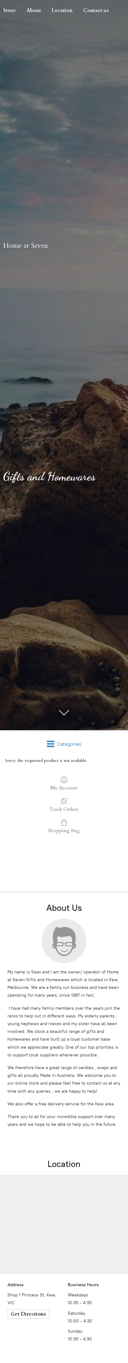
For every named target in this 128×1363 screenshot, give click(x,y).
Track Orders (63, 809)
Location (62, 10)
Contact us (96, 10)
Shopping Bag (64, 830)
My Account (63, 787)
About (33, 10)
